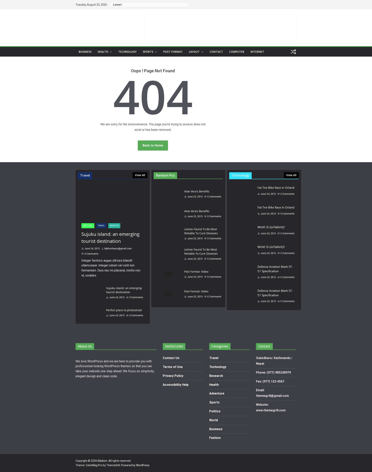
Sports (148, 51)
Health (103, 51)
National (88, 226)
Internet (257, 51)
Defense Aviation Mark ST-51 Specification (275, 269)
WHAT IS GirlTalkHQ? (271, 227)
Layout (194, 51)
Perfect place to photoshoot (124, 310)
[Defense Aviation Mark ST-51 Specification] (241, 273)
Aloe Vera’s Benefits (196, 191)
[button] (110, 51)
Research (216, 376)
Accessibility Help (176, 385)
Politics (214, 411)
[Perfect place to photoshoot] (90, 312)
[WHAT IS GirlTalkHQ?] (241, 231)
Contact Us (171, 358)
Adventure (216, 393)
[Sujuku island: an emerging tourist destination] (112, 201)
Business (85, 51)
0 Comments (91, 253)
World (213, 420)
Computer (236, 51)
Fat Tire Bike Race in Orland (275, 187)
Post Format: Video (196, 271)
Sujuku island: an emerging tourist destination (110, 237)
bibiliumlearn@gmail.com (118, 248)
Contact (216, 51)
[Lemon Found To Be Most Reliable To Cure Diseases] (168, 234)
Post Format (173, 51)
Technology (127, 51)
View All (140, 175)
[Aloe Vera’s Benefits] (168, 194)
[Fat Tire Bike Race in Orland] (241, 192)
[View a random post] (293, 52)
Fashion (215, 438)
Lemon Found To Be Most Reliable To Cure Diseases (201, 231)
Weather (114, 226)
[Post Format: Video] (168, 274)
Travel (101, 226)
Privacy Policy (173, 376)
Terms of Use (173, 367)
